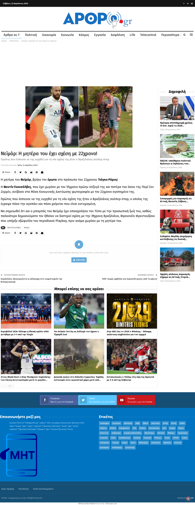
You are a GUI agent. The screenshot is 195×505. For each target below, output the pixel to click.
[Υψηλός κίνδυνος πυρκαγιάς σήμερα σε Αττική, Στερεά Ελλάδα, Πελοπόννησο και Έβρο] (177, 259)
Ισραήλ (172, 428)
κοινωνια (177, 443)
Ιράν (164, 428)
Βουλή (173, 423)
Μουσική (161, 433)
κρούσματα (104, 448)
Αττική (165, 423)
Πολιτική (31, 35)
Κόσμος (84, 35)
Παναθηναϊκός (124, 438)
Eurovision (116, 423)
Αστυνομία (155, 423)
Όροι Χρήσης (7, 489)
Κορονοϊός (104, 433)
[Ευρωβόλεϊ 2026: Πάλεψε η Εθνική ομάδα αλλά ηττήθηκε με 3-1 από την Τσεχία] (26, 311)
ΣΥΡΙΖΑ (176, 438)
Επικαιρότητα (124, 428)
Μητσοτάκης (149, 433)
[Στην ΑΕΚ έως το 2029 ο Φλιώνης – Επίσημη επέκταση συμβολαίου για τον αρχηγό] (132, 311)
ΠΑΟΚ (113, 438)
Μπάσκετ (171, 433)
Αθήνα (145, 423)
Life (132, 35)
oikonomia (128, 423)
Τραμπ (124, 443)
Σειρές (184, 438)
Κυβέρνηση (116, 433)
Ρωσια (167, 438)
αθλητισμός (143, 443)
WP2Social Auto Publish (86, 504)
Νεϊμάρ (26, 228)
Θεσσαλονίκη (154, 428)
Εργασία (100, 35)
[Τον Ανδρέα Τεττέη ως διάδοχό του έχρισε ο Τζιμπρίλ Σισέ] (79, 311)
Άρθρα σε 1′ (12, 35)
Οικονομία (49, 35)
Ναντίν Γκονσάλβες (14, 228)
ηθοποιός (167, 443)
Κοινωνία (67, 35)
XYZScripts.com (111, 504)
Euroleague (104, 423)
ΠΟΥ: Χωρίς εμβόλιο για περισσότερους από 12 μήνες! (129, 279)
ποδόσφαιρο (117, 448)
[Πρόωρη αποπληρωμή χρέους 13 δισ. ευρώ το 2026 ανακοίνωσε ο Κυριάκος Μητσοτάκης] (177, 108)
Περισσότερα (170, 35)
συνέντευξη (129, 448)
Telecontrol (148, 35)
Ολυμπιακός (182, 433)
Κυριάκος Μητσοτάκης (132, 433)
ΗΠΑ (134, 428)
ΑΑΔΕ (137, 423)
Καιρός (181, 428)
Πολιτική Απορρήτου (43, 489)
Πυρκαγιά (147, 438)
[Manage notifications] (188, 498)
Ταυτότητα (23, 489)
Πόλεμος (158, 438)
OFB (192, 498)
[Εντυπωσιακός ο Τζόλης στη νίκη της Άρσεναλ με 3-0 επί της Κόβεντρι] (132, 356)
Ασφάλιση (118, 35)
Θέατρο (142, 428)
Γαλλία (182, 423)
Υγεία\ (133, 443)
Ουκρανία (103, 438)
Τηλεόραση (104, 443)
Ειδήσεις (103, 428)
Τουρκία (115, 443)
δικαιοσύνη (155, 443)
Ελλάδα (113, 428)
